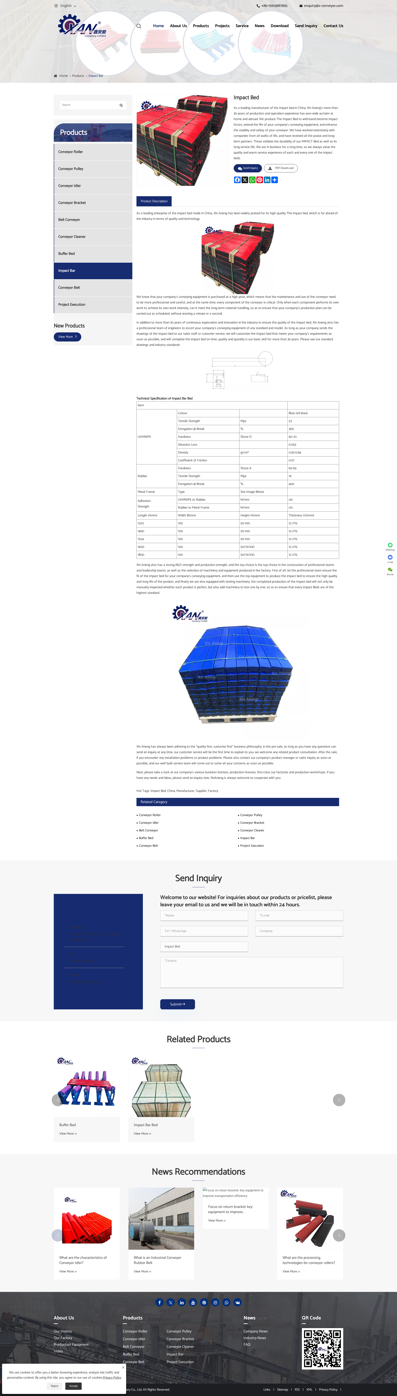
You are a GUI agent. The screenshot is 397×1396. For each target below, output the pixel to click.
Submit (177, 1004)
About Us (178, 26)
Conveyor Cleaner (72, 236)
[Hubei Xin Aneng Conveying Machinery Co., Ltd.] (82, 26)
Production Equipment (71, 1345)
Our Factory (63, 1338)
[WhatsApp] (226, 1302)
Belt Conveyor (69, 219)
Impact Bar (95, 76)
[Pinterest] (204, 1302)
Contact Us (333, 26)
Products (201, 26)
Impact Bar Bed (146, 1125)
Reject (54, 1386)
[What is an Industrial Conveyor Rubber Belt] (161, 1219)
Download (280, 26)
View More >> (68, 1133)
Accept (73, 1386)
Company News (256, 1331)
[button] (58, 1100)
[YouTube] (193, 1302)
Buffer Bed (66, 253)
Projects (222, 26)
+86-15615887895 (274, 6)
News (259, 26)
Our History (63, 1331)
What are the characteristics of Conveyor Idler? (83, 1260)
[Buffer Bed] (87, 1086)
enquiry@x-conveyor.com (323, 6)
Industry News (255, 1338)
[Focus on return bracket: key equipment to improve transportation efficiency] (236, 1193)
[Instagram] (215, 1302)
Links (266, 1389)
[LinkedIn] (182, 1302)
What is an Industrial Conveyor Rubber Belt (157, 1260)
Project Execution (71, 304)
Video (58, 1351)
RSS (297, 1389)
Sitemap (282, 1389)
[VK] (237, 1302)
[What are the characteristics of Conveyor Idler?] (87, 1219)
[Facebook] (159, 1302)
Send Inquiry (306, 26)
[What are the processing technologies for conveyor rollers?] (310, 1219)
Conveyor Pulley (70, 169)
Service (242, 26)
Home (158, 26)
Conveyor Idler (69, 186)
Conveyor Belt (69, 287)
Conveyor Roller (70, 152)
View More (66, 337)
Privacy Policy (328, 1389)
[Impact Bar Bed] (161, 1086)
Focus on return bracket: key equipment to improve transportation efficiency (230, 1209)
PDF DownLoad (284, 168)
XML (309, 1389)
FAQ (247, 1345)
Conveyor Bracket (72, 203)
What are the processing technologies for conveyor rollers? (309, 1260)
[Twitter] (170, 1302)
